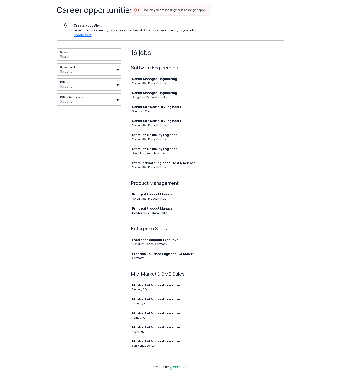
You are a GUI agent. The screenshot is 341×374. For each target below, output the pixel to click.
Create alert (82, 35)
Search (64, 52)
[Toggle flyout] (117, 70)
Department (67, 67)
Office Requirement (72, 97)
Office (64, 82)
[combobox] (60, 71)
